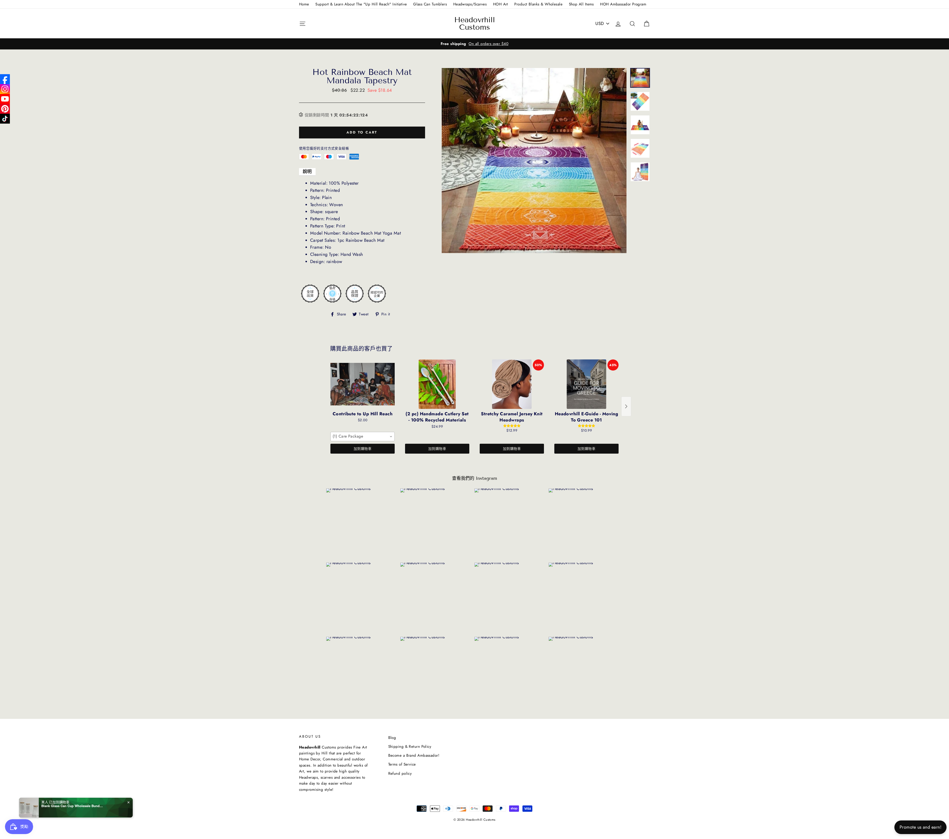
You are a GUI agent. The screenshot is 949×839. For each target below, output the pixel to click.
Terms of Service (402, 764)
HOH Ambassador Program (623, 4)
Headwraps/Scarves (470, 4)
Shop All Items (581, 4)
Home (304, 4)
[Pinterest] (5, 109)
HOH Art (500, 4)
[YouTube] (5, 99)
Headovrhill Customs (474, 23)
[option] (474, 44)
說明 (307, 171)
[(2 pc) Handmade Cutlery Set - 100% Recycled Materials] (437, 384)
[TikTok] (5, 119)
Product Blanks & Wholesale (538, 4)
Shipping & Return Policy (409, 746)
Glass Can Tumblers (430, 4)
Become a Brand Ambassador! (414, 755)
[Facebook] (5, 79)
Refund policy (400, 773)
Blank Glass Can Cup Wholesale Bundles (72, 806)
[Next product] (626, 406)
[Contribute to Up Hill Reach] (362, 384)
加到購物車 (362, 448)
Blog (392, 737)
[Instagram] (5, 89)
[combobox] (362, 436)
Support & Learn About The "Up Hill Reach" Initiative (361, 4)
